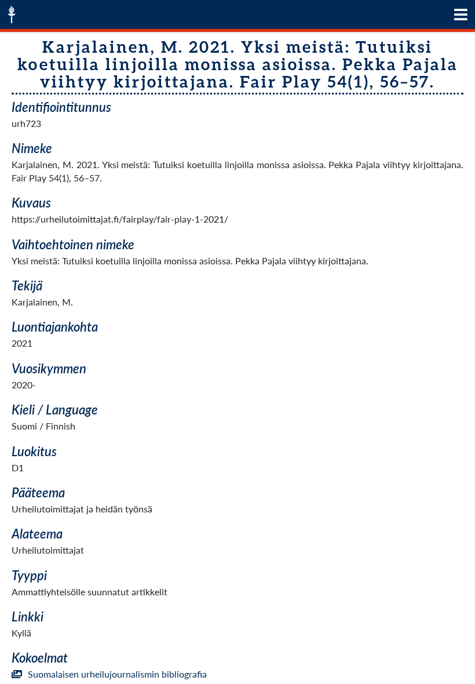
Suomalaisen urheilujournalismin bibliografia (117, 673)
